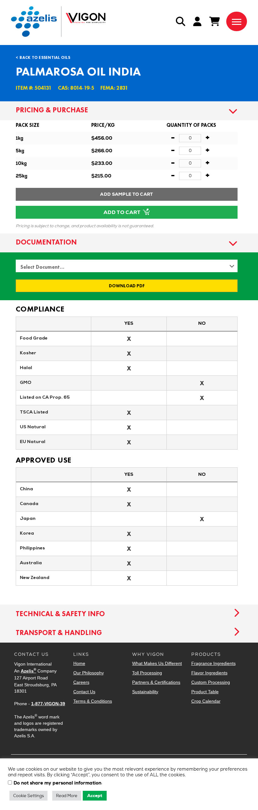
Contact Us (84, 691)
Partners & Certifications (156, 682)
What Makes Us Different (157, 663)
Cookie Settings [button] (28, 795)
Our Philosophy (88, 672)
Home (79, 663)
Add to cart (123, 212)
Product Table (205, 691)
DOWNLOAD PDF (127, 286)
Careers (81, 682)
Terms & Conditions (92, 701)
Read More (66, 795)
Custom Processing (210, 682)
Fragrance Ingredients (213, 663)
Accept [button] (94, 795)
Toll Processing (147, 672)
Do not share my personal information (57, 783)
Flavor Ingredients (209, 672)
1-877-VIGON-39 (48, 703)
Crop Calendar (206, 701)
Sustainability (145, 691)
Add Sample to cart (126, 194)
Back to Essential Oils (45, 57)
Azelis (28, 670)
